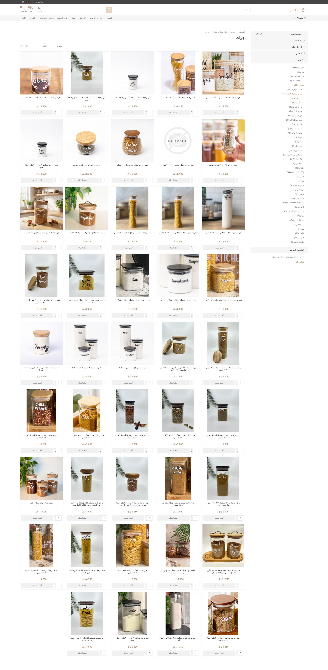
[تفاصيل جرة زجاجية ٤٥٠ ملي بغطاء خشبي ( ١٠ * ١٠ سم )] (41, 343)
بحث (109, 10)
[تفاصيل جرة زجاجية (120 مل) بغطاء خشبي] (223, 140)
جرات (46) (296, 98)
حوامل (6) (298, 137)
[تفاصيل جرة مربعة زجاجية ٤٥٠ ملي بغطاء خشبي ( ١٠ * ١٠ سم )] (223, 275)
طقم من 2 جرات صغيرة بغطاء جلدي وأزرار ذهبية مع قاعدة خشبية (178, 571)
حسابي (39, 11)
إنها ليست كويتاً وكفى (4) (294, 211)
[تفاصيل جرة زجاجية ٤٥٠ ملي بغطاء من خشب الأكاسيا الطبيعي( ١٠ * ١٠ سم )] (177, 343)
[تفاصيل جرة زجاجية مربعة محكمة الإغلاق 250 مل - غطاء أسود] (223, 410)
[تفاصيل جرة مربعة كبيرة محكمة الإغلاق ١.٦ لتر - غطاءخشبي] (41, 545)
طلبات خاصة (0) (297, 242)
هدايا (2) (301, 229)
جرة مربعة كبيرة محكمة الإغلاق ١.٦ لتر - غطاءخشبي (41, 571)
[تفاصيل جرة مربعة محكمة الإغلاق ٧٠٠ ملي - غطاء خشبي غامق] (86, 613)
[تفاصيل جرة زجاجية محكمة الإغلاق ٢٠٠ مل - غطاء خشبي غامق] (223, 613)
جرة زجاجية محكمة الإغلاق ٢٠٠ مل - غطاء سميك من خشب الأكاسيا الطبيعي (132, 504)
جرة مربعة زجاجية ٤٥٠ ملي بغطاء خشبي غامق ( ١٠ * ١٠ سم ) (86, 301)
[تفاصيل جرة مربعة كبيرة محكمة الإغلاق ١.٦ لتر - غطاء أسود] (177, 613)
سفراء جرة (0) (298, 163)
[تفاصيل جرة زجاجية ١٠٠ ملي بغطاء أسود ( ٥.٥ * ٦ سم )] (132, 73)
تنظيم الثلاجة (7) (295, 111)
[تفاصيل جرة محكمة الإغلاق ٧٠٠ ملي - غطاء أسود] (132, 343)
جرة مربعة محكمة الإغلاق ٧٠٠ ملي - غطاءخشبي (132, 571)
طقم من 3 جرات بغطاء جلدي (41, 503)
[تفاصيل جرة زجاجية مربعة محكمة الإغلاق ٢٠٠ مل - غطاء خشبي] (86, 410)
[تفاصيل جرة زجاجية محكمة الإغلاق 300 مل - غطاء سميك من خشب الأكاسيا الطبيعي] (86, 478)
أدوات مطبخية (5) (295, 115)
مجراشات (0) (297, 146)
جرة (287, 257)
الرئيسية (242, 32)
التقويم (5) (300, 176)
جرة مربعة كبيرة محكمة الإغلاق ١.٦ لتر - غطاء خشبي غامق (87, 571)
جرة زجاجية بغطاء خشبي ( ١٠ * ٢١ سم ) (178, 165)
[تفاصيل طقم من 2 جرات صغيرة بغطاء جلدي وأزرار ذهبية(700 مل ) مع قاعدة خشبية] (223, 545)
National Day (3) (297, 198)
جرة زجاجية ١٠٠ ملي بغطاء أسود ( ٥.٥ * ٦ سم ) (132, 98)
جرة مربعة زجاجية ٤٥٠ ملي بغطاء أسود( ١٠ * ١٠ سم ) (132, 301)
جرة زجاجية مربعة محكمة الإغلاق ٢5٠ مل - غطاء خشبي (41, 436)
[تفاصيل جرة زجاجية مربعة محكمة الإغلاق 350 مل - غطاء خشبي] (177, 478)
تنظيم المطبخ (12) (295, 133)
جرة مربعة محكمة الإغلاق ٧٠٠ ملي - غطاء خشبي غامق (87, 639)
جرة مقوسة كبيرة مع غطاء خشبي (86, 165)
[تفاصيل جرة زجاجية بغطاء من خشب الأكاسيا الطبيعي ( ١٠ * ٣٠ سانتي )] (223, 343)
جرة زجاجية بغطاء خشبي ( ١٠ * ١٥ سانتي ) (223, 97)
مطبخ (274, 257)
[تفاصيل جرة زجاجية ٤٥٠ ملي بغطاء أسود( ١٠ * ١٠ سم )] (177, 275)
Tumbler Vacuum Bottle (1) (293, 203)
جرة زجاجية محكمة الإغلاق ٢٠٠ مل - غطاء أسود (41, 166)
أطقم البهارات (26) (294, 89)
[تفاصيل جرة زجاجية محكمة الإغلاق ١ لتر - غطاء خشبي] (177, 208)
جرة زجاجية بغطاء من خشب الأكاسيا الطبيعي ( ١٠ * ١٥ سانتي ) (41, 301)
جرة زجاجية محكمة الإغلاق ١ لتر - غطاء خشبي (177, 232)
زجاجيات (280, 257)
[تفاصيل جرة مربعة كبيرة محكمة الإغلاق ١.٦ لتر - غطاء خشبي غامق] (86, 545)
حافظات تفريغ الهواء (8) (292, 155)
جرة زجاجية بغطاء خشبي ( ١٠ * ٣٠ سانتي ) (178, 97)
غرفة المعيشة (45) (296, 220)
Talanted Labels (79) (295, 172)
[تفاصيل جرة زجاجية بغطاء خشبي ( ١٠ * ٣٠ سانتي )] (177, 73)
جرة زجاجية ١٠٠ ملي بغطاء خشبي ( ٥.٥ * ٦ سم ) (41, 98)
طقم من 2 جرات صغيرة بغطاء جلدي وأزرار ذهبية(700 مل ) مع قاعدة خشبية (223, 571)
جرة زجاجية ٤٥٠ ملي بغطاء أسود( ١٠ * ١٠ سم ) (177, 301)
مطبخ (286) (299, 85)
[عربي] (27, 2)
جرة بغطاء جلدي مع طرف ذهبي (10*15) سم (41, 232)
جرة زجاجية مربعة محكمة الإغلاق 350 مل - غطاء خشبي (178, 504)
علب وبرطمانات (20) (294, 120)
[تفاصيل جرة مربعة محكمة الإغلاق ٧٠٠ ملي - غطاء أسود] (132, 613)
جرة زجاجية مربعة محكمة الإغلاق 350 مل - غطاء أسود (132, 436)
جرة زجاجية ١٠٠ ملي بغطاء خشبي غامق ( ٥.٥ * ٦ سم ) (87, 98)
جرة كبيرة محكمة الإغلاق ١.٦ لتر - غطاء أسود (87, 368)
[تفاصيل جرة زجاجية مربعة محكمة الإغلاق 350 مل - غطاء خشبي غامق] (223, 478)
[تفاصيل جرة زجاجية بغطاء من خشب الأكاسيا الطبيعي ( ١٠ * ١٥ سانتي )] (41, 275)
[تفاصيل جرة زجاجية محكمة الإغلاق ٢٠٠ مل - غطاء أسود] (41, 140)
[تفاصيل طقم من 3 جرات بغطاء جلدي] (41, 478)
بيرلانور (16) (299, 194)
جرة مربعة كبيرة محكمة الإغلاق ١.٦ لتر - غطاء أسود (178, 639)
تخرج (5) (300, 72)
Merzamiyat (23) (297, 76)
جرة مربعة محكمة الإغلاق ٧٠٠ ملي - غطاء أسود (132, 639)
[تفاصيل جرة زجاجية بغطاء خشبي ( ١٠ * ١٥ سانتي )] (223, 73)
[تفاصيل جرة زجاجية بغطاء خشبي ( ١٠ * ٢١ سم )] (177, 140)
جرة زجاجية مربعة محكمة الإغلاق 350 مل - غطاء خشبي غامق (223, 504)
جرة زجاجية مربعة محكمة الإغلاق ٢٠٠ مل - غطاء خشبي (87, 436)
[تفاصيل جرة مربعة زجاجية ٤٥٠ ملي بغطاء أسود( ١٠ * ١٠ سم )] (132, 275)
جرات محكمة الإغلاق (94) (292, 94)
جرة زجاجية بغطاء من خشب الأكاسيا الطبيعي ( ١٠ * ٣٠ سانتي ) (223, 369)
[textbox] (181, 10)
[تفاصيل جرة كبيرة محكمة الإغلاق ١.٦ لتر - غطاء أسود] (86, 343)
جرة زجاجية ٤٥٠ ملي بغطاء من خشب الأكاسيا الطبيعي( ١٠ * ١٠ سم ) (178, 369)
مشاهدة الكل (299, 262)
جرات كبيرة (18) (295, 107)
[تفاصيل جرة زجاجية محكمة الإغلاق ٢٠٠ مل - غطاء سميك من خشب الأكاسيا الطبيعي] (132, 478)
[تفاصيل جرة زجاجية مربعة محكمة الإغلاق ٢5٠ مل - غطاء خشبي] (41, 410)
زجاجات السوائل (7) (294, 129)
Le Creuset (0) (296, 159)
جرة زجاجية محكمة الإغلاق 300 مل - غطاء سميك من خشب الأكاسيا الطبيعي (87, 504)
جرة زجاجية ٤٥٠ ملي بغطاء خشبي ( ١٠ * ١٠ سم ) (41, 369)
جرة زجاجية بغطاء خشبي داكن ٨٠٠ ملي (132, 165)
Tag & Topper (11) (296, 81)
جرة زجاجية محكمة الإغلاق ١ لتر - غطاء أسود (223, 232)
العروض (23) (299, 237)
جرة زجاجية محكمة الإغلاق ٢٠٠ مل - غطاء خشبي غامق (223, 639)
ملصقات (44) (299, 224)
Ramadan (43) (298, 68)
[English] (23, 2)
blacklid (293, 257)
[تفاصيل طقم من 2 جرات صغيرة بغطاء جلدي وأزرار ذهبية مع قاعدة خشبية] (177, 545)
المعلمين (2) (299, 207)
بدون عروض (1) (298, 190)
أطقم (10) (296, 102)
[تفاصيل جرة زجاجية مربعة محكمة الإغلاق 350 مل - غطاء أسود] (132, 410)
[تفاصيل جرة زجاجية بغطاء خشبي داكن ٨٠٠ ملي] (132, 140)
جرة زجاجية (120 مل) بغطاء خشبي (223, 165)
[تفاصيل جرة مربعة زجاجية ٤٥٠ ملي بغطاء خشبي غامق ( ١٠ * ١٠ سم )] (86, 275)
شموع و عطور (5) (297, 185)
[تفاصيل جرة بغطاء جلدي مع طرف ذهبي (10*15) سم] (41, 208)
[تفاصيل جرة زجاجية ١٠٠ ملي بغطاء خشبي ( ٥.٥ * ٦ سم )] (41, 73)
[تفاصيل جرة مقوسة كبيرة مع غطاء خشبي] (86, 140)
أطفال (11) (299, 168)
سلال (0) (298, 142)
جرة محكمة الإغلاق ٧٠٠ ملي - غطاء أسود (132, 368)
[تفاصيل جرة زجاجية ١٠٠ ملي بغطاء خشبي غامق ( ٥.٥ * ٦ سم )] (86, 73)
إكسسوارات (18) (295, 150)
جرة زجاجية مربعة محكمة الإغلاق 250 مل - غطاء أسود (223, 436)
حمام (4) (300, 216)
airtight (301, 257)
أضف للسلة (219, 113)
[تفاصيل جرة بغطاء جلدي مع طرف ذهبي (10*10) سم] (86, 208)
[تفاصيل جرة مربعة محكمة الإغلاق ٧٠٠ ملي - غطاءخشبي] (132, 545)
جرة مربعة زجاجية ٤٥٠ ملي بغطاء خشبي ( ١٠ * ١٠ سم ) (223, 301)
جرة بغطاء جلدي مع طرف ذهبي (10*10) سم (87, 232)
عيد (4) (301, 181)
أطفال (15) (299, 233)
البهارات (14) (297, 124)
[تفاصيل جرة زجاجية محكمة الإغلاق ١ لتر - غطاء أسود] (223, 208)
